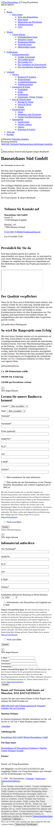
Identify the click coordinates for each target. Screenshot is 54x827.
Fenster (21, 107)
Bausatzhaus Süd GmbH (12, 737)
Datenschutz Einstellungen (26, 824)
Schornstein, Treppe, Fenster (30, 97)
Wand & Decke (24, 104)
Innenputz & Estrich (26, 129)
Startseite (30, 778)
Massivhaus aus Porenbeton (30, 22)
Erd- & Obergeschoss (21, 99)
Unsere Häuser (18, 34)
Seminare (12, 750)
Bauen (9, 12)
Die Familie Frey (25, 62)
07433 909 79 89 (11, 232)
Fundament (23, 89)
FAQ (20, 27)
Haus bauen (17, 14)
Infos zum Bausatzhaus (28, 17)
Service (15, 74)
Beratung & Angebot (27, 77)
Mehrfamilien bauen (26, 47)
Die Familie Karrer (26, 59)
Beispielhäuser (9, 748)
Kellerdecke (23, 94)
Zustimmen (6, 819)
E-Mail (5, 658)
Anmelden (5, 726)
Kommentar (6, 666)
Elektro (21, 127)
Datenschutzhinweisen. (43, 816)
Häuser (10, 32)
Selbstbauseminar (25, 24)
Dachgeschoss (18, 109)
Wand (20, 112)
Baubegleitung (24, 79)
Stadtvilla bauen (25, 44)
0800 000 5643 (7, 144)
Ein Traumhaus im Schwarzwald (32, 64)
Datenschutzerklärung (9, 517)
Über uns (11, 132)
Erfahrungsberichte (20, 54)
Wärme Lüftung (25, 124)
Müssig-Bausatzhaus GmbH (35, 737)
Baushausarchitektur (26, 42)
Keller (20, 92)
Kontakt (10, 134)
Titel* (4, 411)
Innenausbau (17, 119)
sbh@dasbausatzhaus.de (29, 232)
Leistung (10, 72)
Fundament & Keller (21, 87)
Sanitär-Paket (23, 122)
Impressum (40, 778)
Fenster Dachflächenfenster (30, 117)
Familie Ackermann (26, 57)
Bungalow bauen (25, 39)
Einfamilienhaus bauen (28, 37)
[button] (7, 5)
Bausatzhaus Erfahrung (28, 748)
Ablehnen (17, 819)
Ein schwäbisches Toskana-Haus (32, 67)
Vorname (5, 660)
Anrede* (5, 406)
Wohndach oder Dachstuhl (29, 114)
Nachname (6, 663)
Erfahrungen (12, 52)
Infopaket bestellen (20, 139)
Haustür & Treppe (26, 102)
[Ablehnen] (23, 819)
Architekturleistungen (27, 82)
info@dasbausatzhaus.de (25, 144)
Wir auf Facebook (17, 708)
